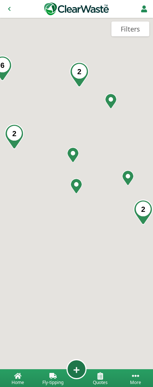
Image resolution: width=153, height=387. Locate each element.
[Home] (76, 9)
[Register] (144, 9)
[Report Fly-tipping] (76, 369)
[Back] (9, 9)
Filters (130, 28)
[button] (128, 177)
